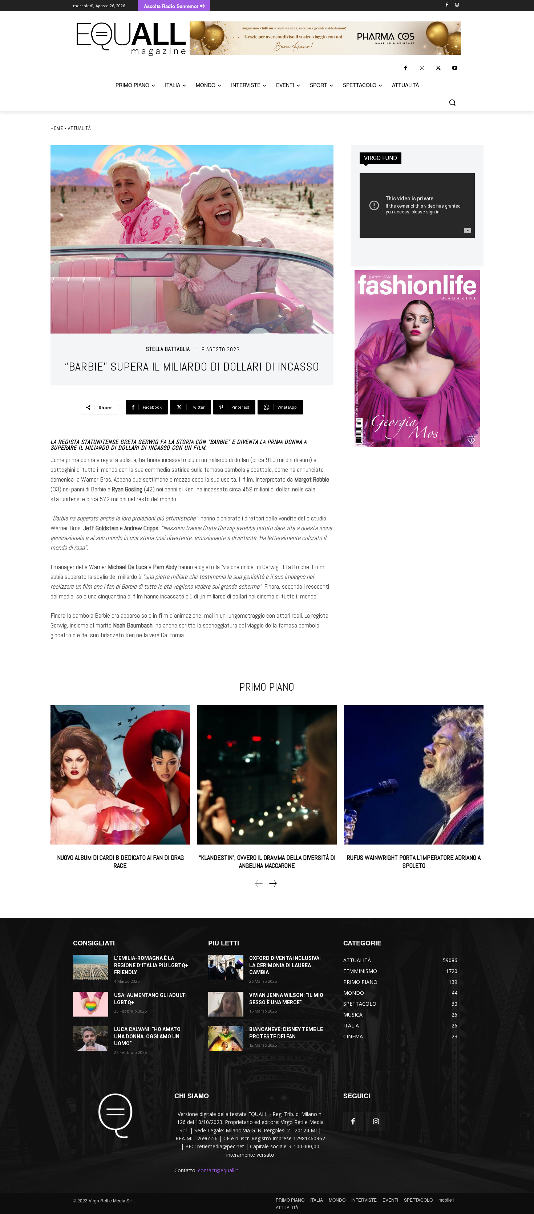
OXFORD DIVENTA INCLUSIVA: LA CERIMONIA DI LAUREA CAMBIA (285, 965)
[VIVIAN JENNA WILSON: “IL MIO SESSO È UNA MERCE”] (225, 1004)
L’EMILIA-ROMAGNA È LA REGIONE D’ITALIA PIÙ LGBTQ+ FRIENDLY (151, 965)
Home (56, 128)
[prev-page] (259, 883)
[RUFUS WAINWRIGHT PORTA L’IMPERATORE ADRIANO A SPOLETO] (414, 775)
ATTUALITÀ (79, 128)
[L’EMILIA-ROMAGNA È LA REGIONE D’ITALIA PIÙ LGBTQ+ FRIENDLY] (90, 967)
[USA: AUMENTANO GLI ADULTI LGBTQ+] (90, 1004)
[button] (452, 102)
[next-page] (272, 883)
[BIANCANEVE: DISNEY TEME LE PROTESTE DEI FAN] (225, 1038)
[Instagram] (457, 5)
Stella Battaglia (168, 349)
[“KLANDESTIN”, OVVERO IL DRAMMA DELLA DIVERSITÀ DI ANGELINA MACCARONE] (267, 775)
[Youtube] (454, 68)
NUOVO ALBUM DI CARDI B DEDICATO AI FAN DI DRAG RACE (120, 861)
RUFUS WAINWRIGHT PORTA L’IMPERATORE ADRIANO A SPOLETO (414, 861)
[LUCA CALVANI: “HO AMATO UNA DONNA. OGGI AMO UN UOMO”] (90, 1038)
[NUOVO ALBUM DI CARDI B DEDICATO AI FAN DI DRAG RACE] (120, 775)
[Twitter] (438, 68)
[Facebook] (446, 5)
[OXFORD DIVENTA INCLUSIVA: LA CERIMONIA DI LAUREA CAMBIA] (225, 967)
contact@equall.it (218, 1170)
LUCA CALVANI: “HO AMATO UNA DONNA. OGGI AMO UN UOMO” (147, 1036)
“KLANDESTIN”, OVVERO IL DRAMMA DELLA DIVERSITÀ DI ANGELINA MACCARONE (267, 861)
